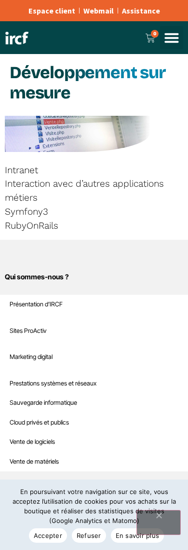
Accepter (48, 535)
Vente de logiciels (32, 441)
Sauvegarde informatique (43, 402)
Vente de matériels (34, 461)
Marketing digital (31, 356)
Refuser (89, 535)
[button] (171, 37)
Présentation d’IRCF (36, 304)
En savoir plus (138, 535)
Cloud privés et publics (39, 422)
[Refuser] (158, 522)
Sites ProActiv (28, 330)
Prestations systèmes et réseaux (53, 383)
